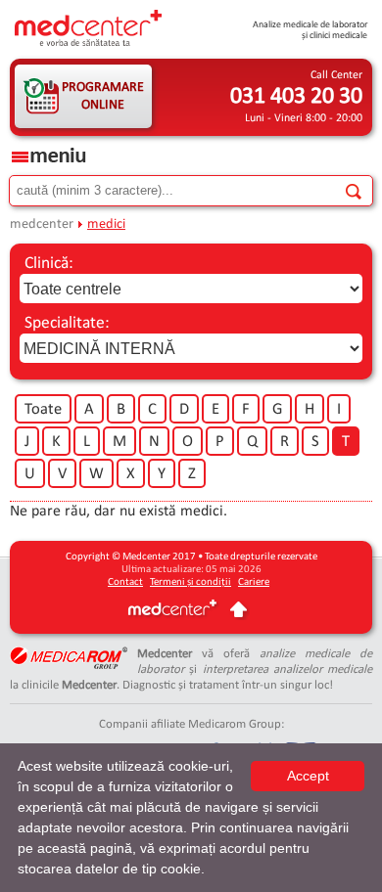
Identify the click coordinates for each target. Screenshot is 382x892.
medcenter (41, 224)
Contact (125, 582)
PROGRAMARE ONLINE (103, 96)
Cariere (253, 582)
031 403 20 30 (296, 97)
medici (106, 224)
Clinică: (48, 263)
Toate (43, 410)
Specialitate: (67, 323)
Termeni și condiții (190, 582)
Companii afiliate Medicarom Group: (191, 724)
